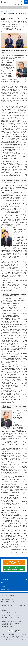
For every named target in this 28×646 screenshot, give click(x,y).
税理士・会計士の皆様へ (7, 597)
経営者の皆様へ (4, 595)
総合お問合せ (18, 623)
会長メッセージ (4, 582)
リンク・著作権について (15, 617)
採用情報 (11, 623)
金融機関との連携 (5, 589)
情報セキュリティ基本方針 (8, 608)
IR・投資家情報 (4, 623)
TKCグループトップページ (7, 626)
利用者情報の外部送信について (8, 610)
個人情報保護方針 (21, 605)
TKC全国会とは (4, 579)
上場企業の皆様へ (14, 595)
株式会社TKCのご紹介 (16, 621)
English (14, 601)
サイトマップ (5, 617)
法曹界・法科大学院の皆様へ (8, 599)
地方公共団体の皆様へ (6, 601)
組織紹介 (3, 586)
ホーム (2, 576)
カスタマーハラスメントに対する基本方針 (11, 615)
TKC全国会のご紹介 (12, 4)
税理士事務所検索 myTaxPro (7, 624)
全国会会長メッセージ (22, 4)
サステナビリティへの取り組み (8, 605)
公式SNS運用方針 (19, 608)
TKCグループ (3, 4)
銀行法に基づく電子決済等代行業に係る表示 (11, 612)
